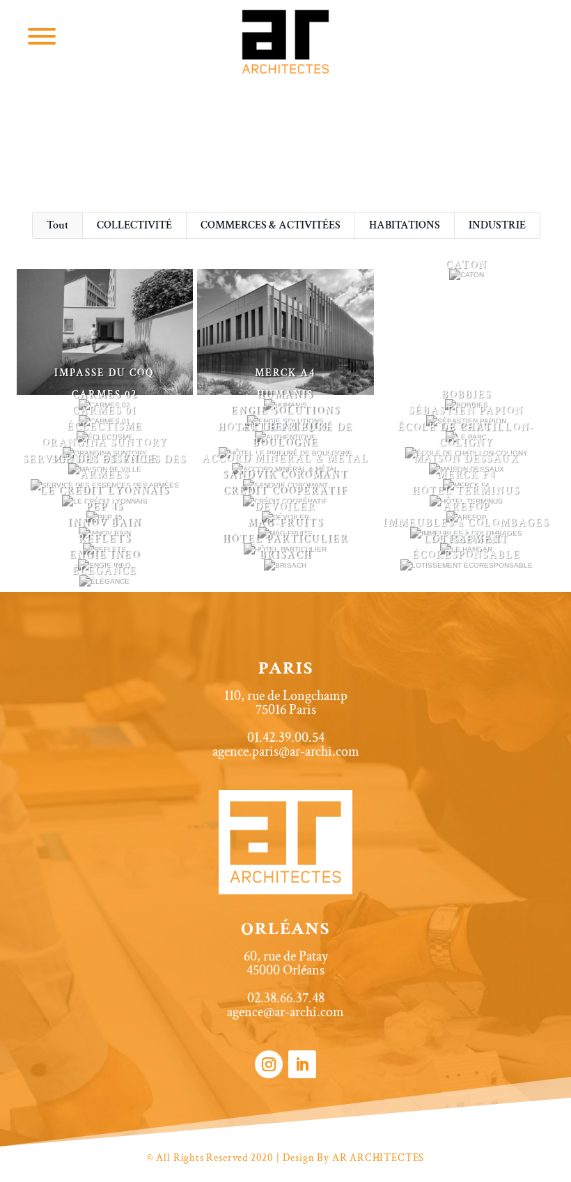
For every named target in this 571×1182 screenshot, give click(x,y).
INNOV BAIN (104, 522)
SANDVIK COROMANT (285, 474)
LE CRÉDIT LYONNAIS (104, 490)
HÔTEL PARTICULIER (285, 538)
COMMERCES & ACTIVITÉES (271, 225)
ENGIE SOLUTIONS (285, 410)
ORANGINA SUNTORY (105, 442)
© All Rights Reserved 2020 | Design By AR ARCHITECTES (285, 1158)
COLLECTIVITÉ (134, 225)
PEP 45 (104, 506)
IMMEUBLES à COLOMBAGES (466, 522)
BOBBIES (466, 394)
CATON (466, 265)
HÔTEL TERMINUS (466, 490)
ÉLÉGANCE (104, 570)
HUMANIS (285, 394)
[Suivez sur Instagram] (269, 1064)
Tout (57, 225)
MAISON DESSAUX (466, 458)
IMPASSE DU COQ (104, 373)
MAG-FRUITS (285, 522)
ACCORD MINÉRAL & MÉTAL (285, 458)
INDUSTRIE (497, 225)
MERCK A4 (285, 373)
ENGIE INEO (104, 554)
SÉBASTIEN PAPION (466, 410)
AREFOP (466, 506)
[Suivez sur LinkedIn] (302, 1064)
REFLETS (104, 538)
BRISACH (285, 554)
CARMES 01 (104, 410)
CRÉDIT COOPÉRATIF (285, 490)
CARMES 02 (104, 394)
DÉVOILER (285, 506)
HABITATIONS (404, 225)
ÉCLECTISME (105, 426)
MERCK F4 (466, 474)
